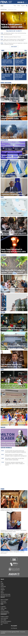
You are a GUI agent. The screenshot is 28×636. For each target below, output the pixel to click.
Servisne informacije (5, 594)
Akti (1, 624)
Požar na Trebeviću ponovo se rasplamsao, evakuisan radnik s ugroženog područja (14, 44)
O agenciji (3, 606)
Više (26, 50)
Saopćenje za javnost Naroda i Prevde (11, 36)
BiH (1, 581)
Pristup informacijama (6, 621)
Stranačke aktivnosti (5, 596)
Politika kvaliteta (4, 616)
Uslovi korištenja (4, 611)
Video (18, 5)
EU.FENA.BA (14, 628)
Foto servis (3, 601)
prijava (25, 2)
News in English (4, 599)
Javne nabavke (4, 618)
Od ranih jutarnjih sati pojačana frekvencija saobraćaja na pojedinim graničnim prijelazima (13, 451)
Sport (2, 591)
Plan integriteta (4, 623)
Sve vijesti (14, 46)
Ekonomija (3, 586)
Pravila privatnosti (5, 612)
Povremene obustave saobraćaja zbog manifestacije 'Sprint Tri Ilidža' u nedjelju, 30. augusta (13, 463)
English (23, 5)
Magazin (3, 589)
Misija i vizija (3, 608)
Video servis (3, 602)
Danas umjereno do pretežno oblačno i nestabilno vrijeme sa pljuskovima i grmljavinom (14, 455)
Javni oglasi (3, 619)
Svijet (2, 583)
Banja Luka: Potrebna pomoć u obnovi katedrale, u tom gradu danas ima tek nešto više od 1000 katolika (13, 40)
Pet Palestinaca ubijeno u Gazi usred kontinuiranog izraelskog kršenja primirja (13, 34)
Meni (2, 5)
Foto (15, 5)
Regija (2, 585)
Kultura (2, 588)
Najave (2, 592)
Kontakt (2, 609)
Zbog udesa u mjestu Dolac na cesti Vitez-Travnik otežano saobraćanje (12, 459)
